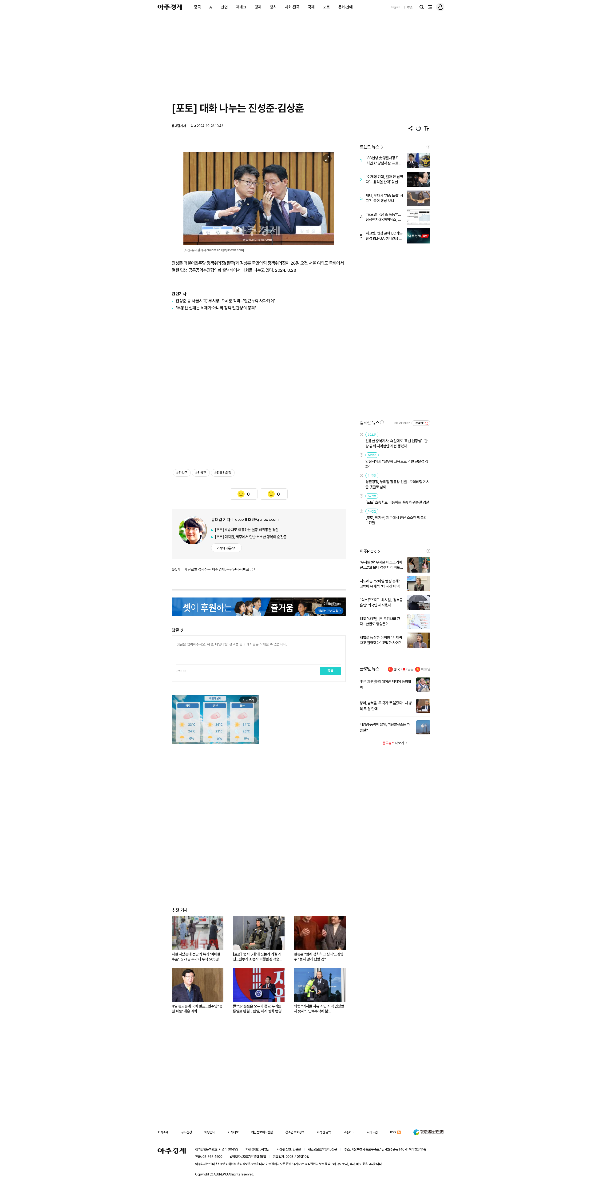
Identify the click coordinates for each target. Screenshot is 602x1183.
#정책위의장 (222, 473)
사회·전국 (292, 7)
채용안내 (209, 1132)
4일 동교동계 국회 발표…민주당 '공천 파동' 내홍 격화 (197, 1008)
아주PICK (368, 551)
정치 (273, 7)
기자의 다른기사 (226, 548)
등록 (330, 671)
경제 (258, 7)
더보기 (382, 744)
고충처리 (348, 1132)
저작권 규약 (324, 1132)
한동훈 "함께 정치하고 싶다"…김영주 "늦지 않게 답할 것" (318, 956)
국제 (311, 7)
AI (211, 7)
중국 (197, 7)
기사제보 (233, 1132)
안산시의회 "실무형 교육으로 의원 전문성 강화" (396, 464)
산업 (224, 7)
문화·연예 (345, 7)
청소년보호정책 (294, 1132)
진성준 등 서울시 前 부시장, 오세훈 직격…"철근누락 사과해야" (225, 300)
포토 (326, 7)
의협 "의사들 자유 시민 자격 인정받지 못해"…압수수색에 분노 (319, 1008)
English (395, 7)
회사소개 (163, 1132)
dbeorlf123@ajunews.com (256, 519)
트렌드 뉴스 (369, 147)
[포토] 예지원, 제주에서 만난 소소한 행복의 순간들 (251, 537)
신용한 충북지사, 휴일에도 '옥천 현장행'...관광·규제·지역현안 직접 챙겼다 (396, 443)
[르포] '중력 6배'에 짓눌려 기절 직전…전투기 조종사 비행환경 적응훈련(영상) (257, 957)
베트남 (425, 669)
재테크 (241, 7)
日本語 (408, 7)
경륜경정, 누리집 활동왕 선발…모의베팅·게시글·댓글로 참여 (397, 484)
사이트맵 (372, 1132)
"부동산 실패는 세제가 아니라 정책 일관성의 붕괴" (215, 307)
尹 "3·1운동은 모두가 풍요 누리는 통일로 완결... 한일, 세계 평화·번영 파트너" (257, 1009)
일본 (411, 669)
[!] (428, 146)
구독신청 (186, 1132)
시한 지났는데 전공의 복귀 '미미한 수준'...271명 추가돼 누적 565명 (196, 956)
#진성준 (181, 473)
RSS (393, 1132)
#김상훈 (200, 473)
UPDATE (419, 423)
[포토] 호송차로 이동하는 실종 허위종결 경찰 (247, 530)
